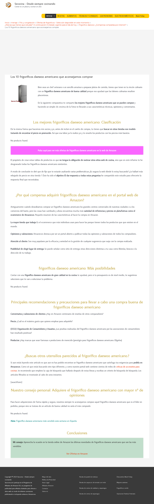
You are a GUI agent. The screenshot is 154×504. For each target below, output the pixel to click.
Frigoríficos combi (122, 488)
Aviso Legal (45, 482)
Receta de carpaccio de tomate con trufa (92, 482)
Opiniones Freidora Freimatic (126, 494)
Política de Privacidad (48, 480)
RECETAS (61, 16)
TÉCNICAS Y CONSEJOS (88, 16)
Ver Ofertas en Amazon (77, 453)
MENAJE (49, 16)
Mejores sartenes (122, 482)
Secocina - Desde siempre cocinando (35, 3)
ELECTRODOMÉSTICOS (124, 16)
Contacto (45, 488)
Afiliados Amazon (48, 485)
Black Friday (140, 16)
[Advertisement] (77, 48)
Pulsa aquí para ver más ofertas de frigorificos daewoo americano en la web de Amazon (77, 150)
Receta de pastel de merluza (88, 477)
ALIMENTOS (72, 16)
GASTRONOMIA (106, 16)
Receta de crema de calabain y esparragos (92, 488)
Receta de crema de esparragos (89, 494)
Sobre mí (45, 491)
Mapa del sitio (46, 477)
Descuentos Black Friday (124, 477)
